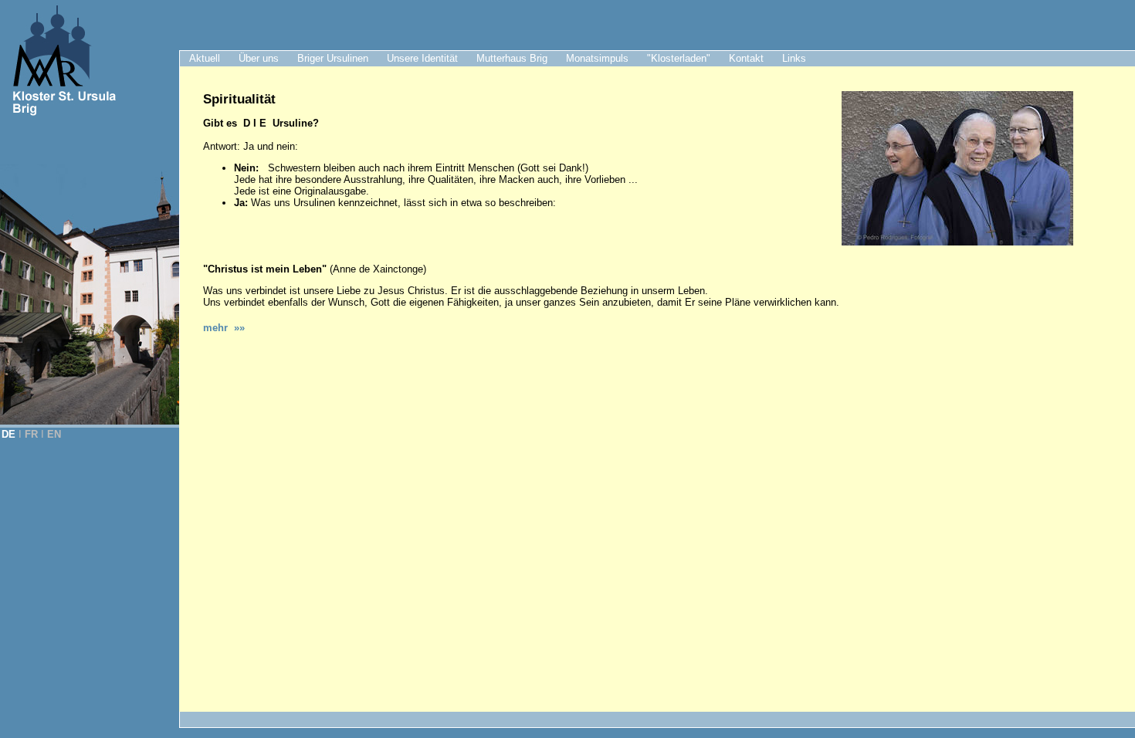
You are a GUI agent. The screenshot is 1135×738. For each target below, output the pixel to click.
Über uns (259, 58)
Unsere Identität (422, 58)
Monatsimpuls (597, 58)
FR (31, 434)
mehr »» (224, 327)
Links (794, 58)
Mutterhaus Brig (511, 58)
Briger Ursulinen (332, 58)
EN (54, 434)
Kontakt (746, 58)
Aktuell (204, 58)
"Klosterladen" (678, 58)
